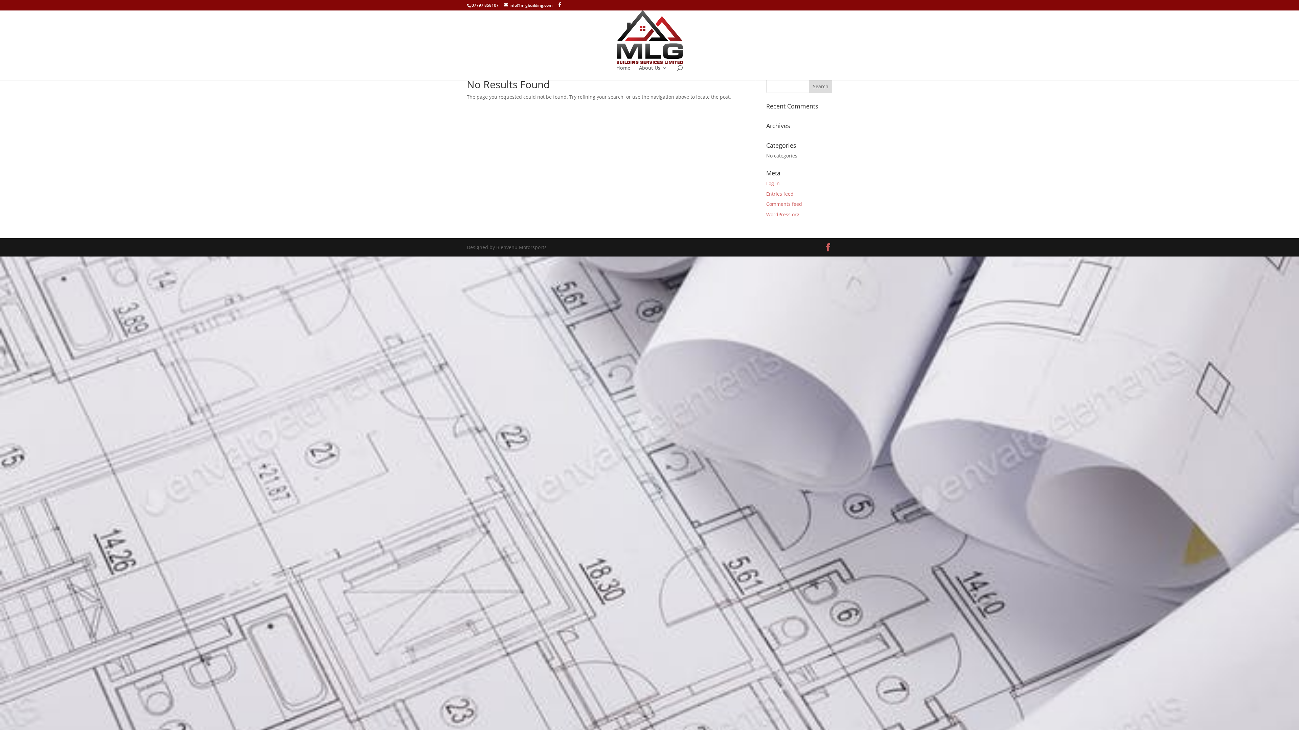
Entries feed (780, 194)
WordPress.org (782, 214)
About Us (649, 68)
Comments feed (784, 204)
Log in (773, 183)
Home (623, 68)
